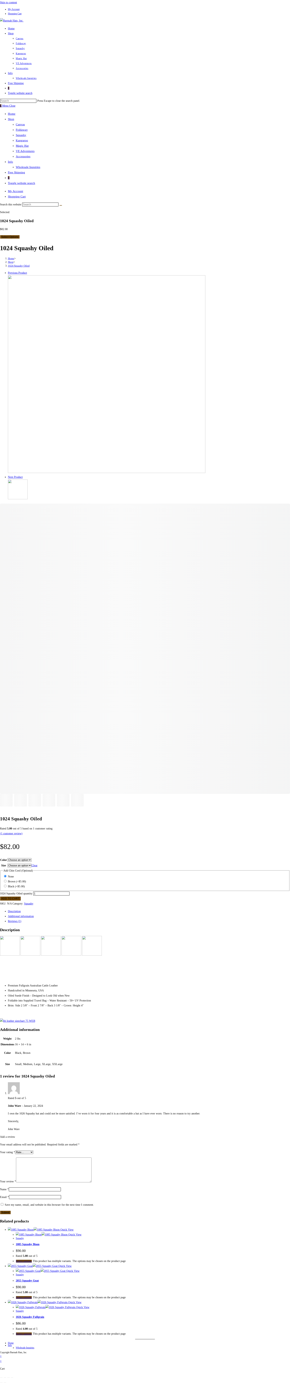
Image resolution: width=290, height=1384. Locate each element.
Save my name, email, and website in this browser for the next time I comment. (49, 1204)
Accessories (23, 156)
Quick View (67, 1229)
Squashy (21, 135)
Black (16, 886)
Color (3, 859)
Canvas (20, 124)
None (11, 876)
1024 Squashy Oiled (19, 265)
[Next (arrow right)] (5, 1382)
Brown (17, 881)
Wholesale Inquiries (28, 167)
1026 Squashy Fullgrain (30, 1316)
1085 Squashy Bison (27, 1244)
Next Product (15, 477)
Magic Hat (22, 145)
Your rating (7, 1152)
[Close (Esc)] (12, 1377)
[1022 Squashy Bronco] (106, 472)
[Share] (8, 1377)
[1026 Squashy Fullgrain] (18, 498)
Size (3, 865)
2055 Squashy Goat (27, 1280)
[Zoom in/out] (1, 1377)
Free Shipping (16, 172)
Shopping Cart (15, 13)
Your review (8, 1181)
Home (11, 113)
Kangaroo (22, 140)
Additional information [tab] (21, 916)
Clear (34, 865)
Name (4, 1189)
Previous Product (17, 272)
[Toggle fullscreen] (5, 1377)
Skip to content (8, 2)
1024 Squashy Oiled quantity (16, 893)
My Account (14, 9)
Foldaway (22, 129)
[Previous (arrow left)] (1, 1382)
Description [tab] (14, 911)
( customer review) (11, 833)
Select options (24, 1261)
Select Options (9, 236)
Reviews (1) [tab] (14, 921)
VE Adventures (25, 151)
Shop (11, 119)
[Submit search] (60, 205)
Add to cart (10, 898)
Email (4, 1197)
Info (10, 161)
